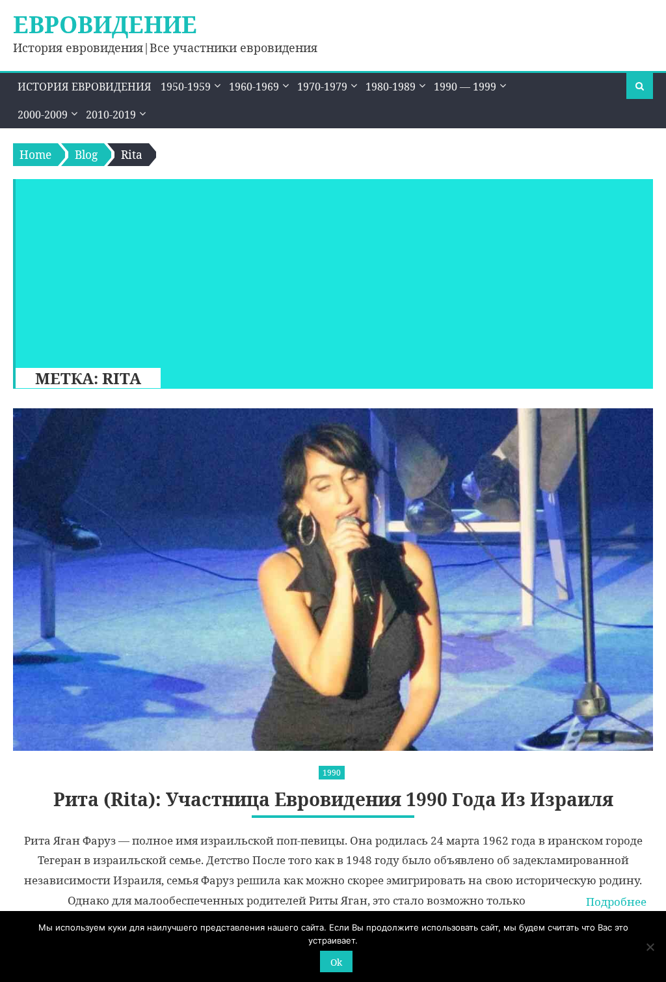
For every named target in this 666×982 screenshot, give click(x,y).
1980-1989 (391, 86)
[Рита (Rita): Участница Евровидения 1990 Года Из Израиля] (332, 579)
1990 (332, 772)
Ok (336, 962)
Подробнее (616, 901)
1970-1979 (322, 86)
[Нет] (649, 946)
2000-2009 (43, 114)
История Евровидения (85, 86)
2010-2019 (111, 114)
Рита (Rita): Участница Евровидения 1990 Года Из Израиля (333, 799)
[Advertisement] (328, 270)
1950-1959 (186, 86)
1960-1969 (254, 86)
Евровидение (105, 24)
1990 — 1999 (465, 86)
